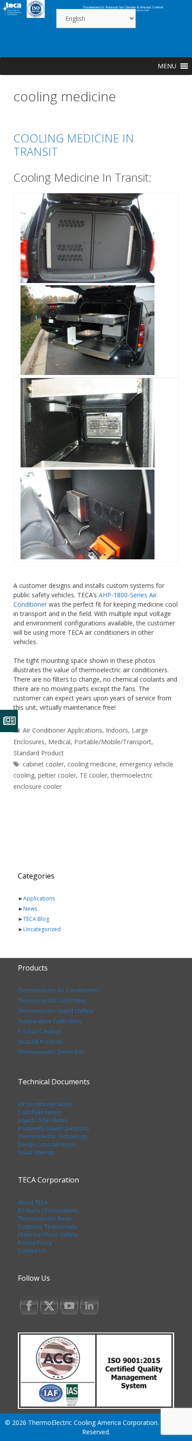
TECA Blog (36, 919)
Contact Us (32, 1250)
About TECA (33, 1202)
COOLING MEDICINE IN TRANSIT (73, 144)
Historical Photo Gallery (48, 1234)
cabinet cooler (43, 764)
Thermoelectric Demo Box (51, 1052)
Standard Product (38, 753)
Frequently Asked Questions (53, 1128)
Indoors (117, 730)
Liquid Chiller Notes (42, 1120)
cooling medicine (91, 764)
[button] (167, 66)
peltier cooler (57, 775)
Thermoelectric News (44, 1218)
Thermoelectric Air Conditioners (58, 990)
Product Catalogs (40, 1031)
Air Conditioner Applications (62, 730)
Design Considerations (46, 1144)
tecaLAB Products (40, 1041)
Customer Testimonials (47, 1226)
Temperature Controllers (49, 1021)
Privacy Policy (35, 1242)
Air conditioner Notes (45, 1104)
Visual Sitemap (36, 1152)
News (30, 908)
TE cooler (93, 775)
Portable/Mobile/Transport (112, 741)
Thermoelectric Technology (52, 1136)
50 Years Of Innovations (48, 1210)
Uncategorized (42, 929)
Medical (59, 741)
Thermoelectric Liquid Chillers (55, 1011)
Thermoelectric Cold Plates (52, 1000)
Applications (39, 898)
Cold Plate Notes (39, 1112)
